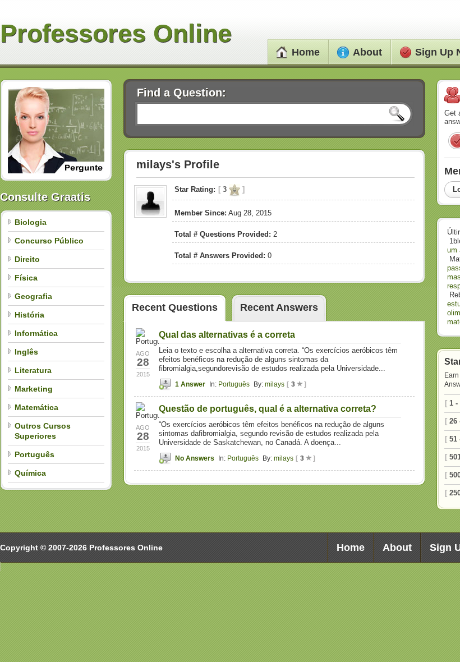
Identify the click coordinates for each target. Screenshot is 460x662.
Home (306, 52)
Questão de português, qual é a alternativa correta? (267, 408)
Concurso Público (49, 240)
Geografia (33, 296)
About (367, 52)
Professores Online (116, 33)
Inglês (26, 351)
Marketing (34, 388)
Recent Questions (175, 307)
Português (34, 454)
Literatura (33, 370)
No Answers (194, 458)
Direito (27, 259)
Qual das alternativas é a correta (227, 334)
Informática (36, 333)
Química (30, 472)
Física (26, 277)
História (29, 314)
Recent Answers (279, 307)
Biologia (31, 222)
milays (274, 384)
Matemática (36, 407)
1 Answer (190, 384)
